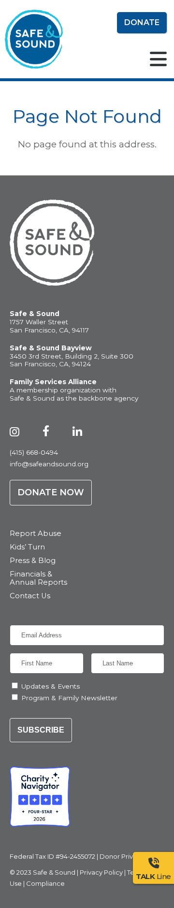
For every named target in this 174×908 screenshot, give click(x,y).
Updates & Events (50, 686)
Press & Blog (33, 561)
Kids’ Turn (27, 547)
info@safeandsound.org (49, 464)
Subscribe (40, 730)
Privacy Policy (101, 872)
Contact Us (30, 596)
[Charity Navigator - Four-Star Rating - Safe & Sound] (40, 796)
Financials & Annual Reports (38, 578)
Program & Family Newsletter (69, 698)
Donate (142, 22)
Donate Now (50, 492)
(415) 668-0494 (34, 452)
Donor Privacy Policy (132, 856)
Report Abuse (35, 534)
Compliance (45, 883)
